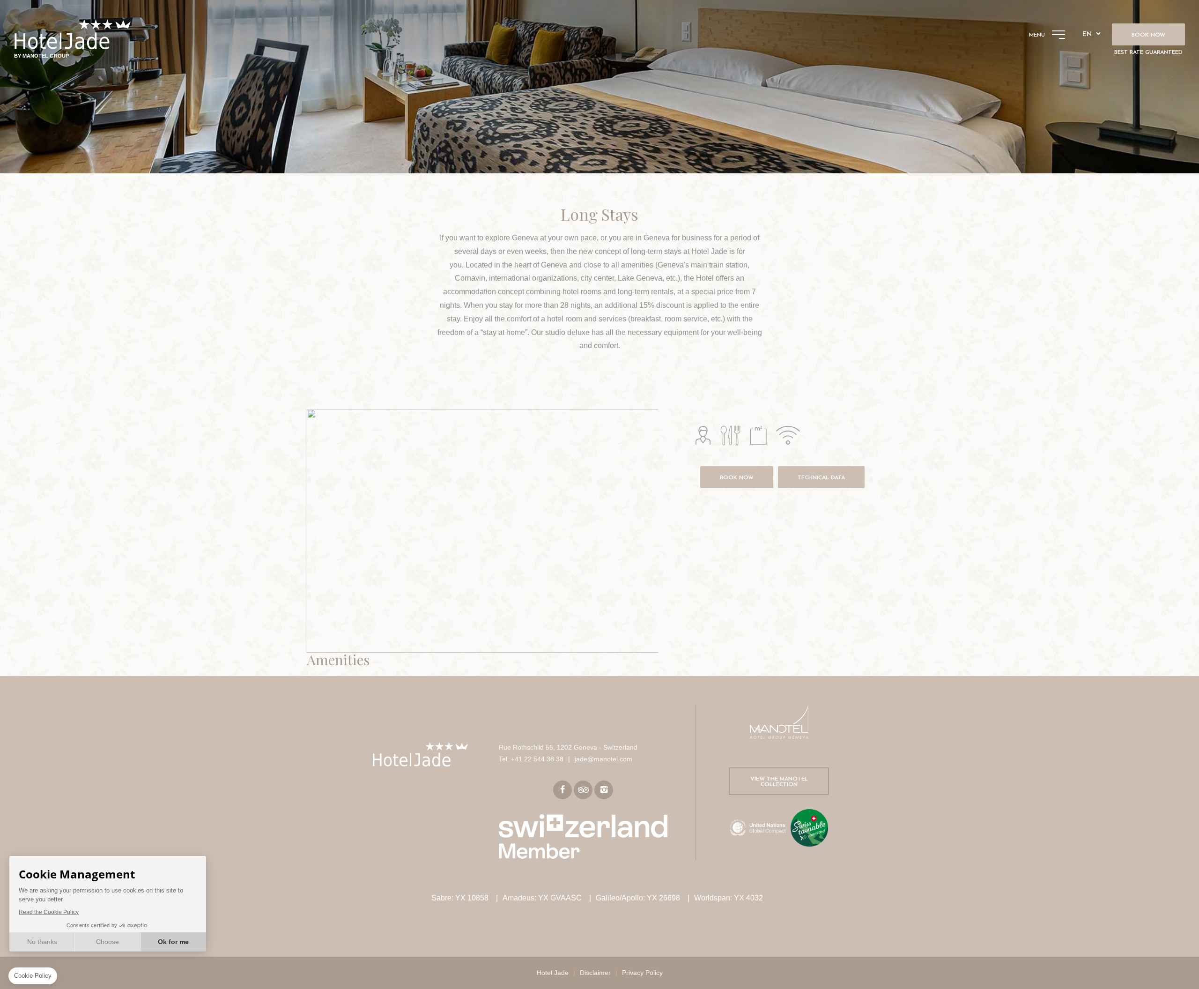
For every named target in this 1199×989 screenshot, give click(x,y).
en (1087, 34)
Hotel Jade (553, 972)
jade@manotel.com (603, 759)
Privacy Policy (642, 972)
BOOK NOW (737, 478)
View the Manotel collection (779, 782)
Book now (1148, 35)
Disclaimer (595, 972)
